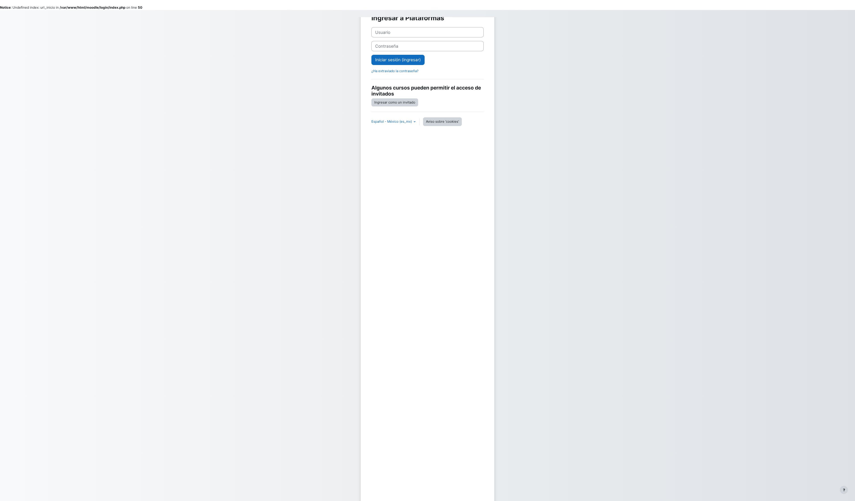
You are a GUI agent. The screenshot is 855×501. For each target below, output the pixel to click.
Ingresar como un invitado (394, 102)
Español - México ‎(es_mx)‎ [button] (392, 121)
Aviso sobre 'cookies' (442, 121)
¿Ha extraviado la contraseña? (395, 71)
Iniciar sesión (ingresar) (398, 59)
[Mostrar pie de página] (844, 490)
